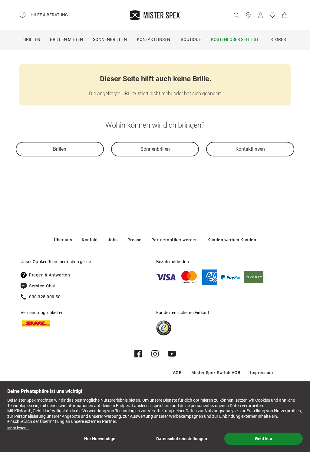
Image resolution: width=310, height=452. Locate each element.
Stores (278, 39)
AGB (177, 372)
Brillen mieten (66, 39)
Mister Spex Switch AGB (215, 372)
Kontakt (90, 239)
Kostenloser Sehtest (235, 39)
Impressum (261, 372)
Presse (134, 239)
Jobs (113, 239)
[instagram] (155, 353)
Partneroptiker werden (174, 239)
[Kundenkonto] (260, 15)
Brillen (31, 39)
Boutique (191, 39)
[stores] (248, 15)
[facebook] (138, 353)
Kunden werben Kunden (231, 239)
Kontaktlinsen (153, 39)
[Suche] (236, 15)
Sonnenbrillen (110, 39)
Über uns (63, 239)
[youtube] (171, 353)
